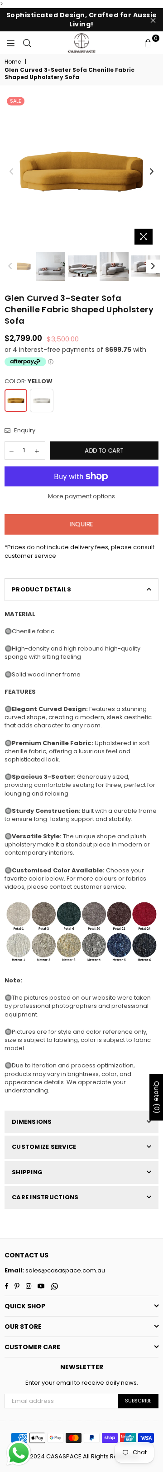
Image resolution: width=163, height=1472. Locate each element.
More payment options (81, 496)
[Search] (27, 43)
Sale (15, 101)
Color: (29, 381)
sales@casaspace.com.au (64, 1270)
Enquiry (24, 430)
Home (13, 61)
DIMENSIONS (32, 1121)
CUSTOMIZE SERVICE (44, 1146)
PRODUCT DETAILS (41, 589)
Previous (11, 172)
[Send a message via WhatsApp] (19, 1453)
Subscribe (138, 1400)
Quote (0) (156, 1097)
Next (151, 172)
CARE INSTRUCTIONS (45, 1197)
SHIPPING (27, 1172)
